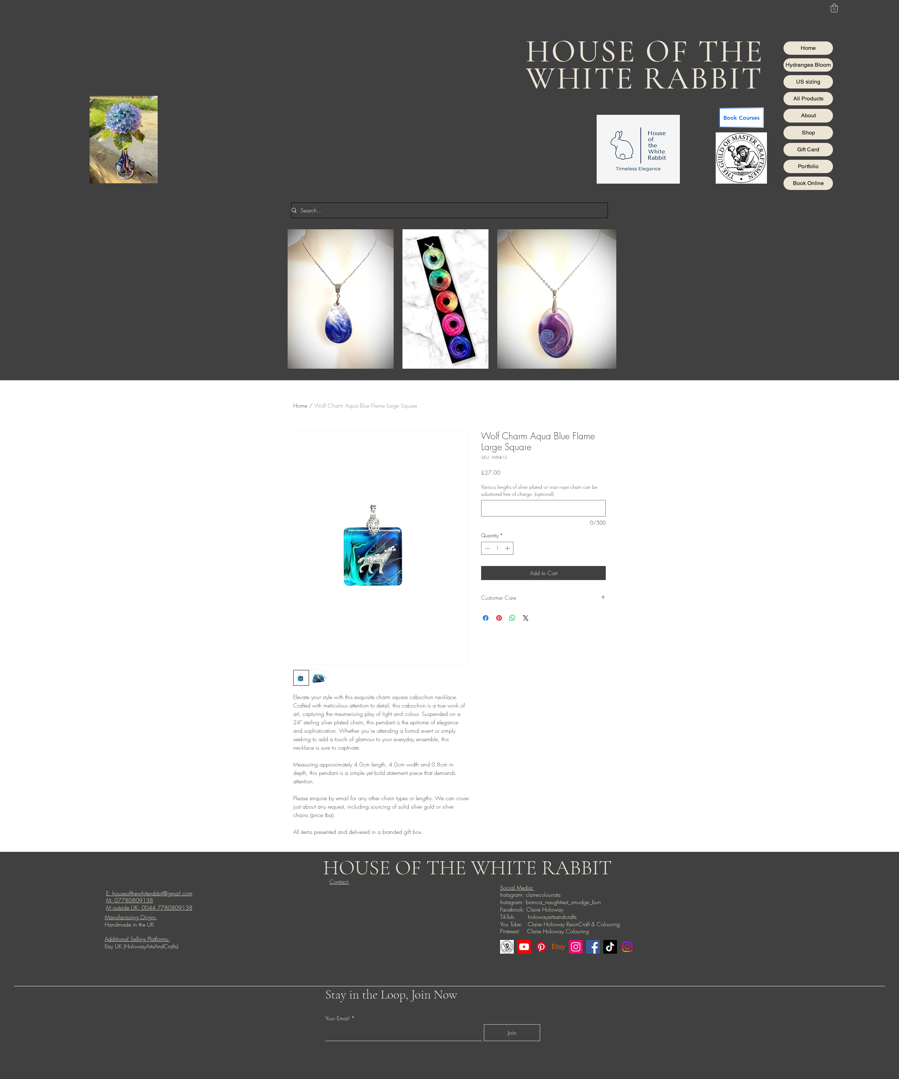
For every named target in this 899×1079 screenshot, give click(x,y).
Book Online (808, 183)
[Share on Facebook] (485, 618)
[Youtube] (524, 947)
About (808, 115)
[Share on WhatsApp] (512, 618)
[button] (834, 8)
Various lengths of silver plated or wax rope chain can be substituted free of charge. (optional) (539, 490)
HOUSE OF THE (645, 51)
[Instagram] (576, 947)
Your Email (337, 1018)
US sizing (808, 81)
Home (808, 48)
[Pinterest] (541, 947)
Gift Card (808, 149)
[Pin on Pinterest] (499, 618)
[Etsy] (558, 947)
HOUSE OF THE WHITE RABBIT (467, 867)
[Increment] (508, 548)
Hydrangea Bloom (808, 64)
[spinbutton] (497, 548)
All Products (808, 98)
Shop (808, 132)
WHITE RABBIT (644, 78)
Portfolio (808, 166)
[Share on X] (525, 618)
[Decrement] (486, 548)
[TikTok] (610, 947)
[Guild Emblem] (507, 947)
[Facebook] (593, 947)
